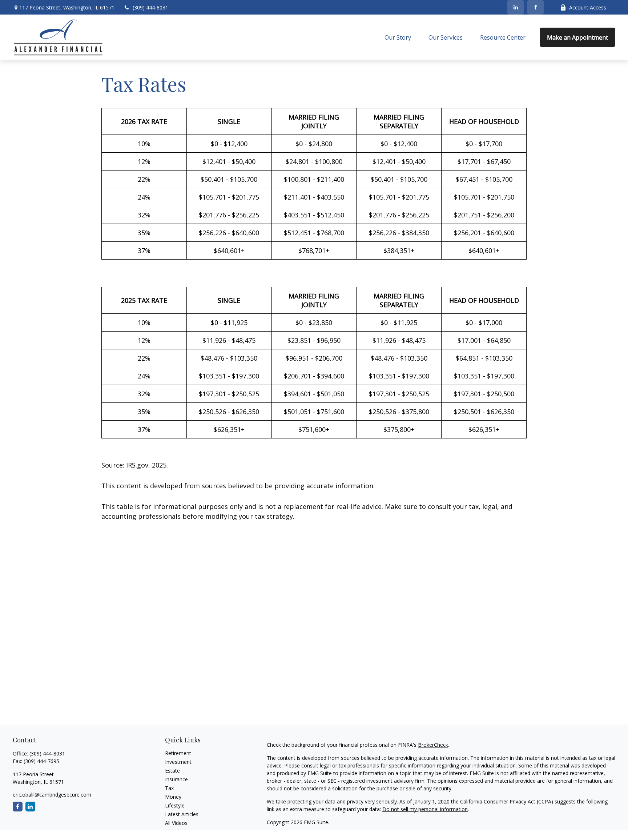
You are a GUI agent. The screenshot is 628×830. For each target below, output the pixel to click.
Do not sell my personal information (425, 809)
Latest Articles (181, 814)
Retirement (178, 753)
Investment (178, 761)
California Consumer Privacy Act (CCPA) (506, 801)
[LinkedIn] (515, 7)
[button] (397, 37)
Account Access (587, 7)
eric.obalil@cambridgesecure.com (52, 794)
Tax (169, 788)
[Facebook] (535, 7)
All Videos (176, 822)
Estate (172, 770)
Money (173, 796)
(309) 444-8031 (150, 7)
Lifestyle (175, 805)
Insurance (176, 779)
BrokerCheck (433, 744)
